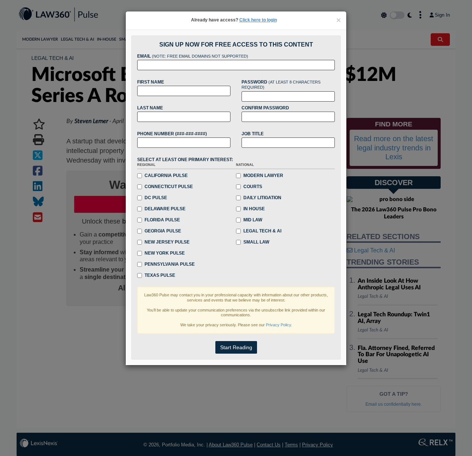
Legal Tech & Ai (262, 231)
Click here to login (258, 20)
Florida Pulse (162, 219)
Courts (252, 186)
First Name (150, 82)
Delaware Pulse (165, 208)
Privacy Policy (278, 325)
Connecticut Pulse (169, 186)
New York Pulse (165, 253)
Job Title (253, 133)
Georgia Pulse (163, 231)
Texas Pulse (160, 275)
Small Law (256, 242)
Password (281, 84)
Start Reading (236, 347)
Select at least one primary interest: (185, 159)
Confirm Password (265, 107)
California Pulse (166, 175)
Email (192, 56)
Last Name (150, 107)
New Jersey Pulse (167, 242)
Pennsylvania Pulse (170, 264)
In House (254, 208)
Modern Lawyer (263, 175)
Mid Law (252, 219)
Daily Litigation (262, 197)
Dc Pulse (156, 197)
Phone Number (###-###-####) (172, 133)
